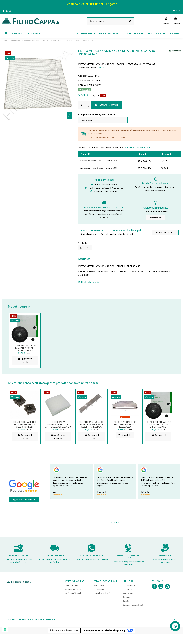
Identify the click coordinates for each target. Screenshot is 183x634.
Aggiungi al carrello (108, 104)
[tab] (129, 259)
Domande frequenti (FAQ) (133, 605)
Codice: (82, 75)
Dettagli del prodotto (88, 282)
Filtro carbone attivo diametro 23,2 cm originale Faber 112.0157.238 (24, 349)
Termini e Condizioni (102, 593)
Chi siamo (126, 597)
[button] (16, 33)
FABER (100, 67)
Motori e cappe (128, 593)
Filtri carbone (128, 589)
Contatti (126, 601)
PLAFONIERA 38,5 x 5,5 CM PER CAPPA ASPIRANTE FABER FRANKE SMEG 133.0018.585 (91, 425)
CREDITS (173, 619)
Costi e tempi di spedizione (75, 593)
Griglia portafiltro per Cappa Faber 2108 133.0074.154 (125, 424)
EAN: (81, 84)
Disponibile (84, 80)
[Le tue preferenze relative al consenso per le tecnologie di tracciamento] (5, 629)
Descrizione (84, 258)
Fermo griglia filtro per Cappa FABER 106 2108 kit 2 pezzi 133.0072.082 (24, 425)
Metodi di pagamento (73, 589)
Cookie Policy (99, 589)
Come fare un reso (72, 585)
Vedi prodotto (125, 435)
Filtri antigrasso (129, 585)
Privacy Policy (99, 585)
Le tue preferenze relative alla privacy (104, 630)
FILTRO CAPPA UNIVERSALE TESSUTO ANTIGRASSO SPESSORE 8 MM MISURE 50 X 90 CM (58, 425)
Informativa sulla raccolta (64, 630)
